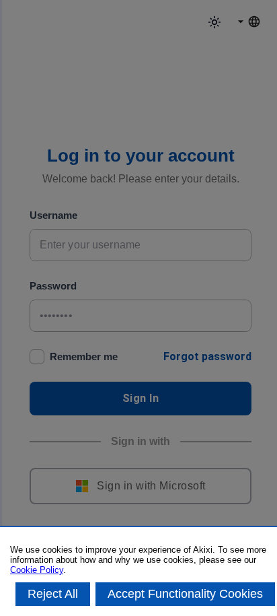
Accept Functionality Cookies (185, 594)
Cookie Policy (36, 570)
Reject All (53, 594)
